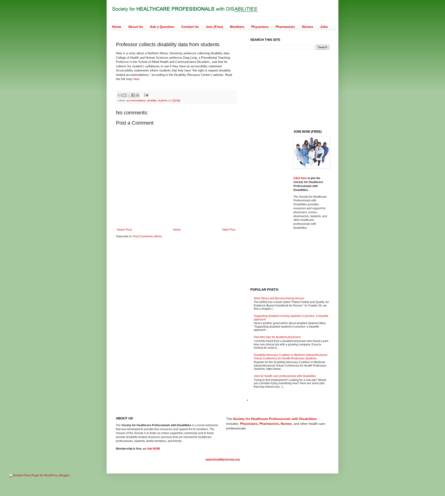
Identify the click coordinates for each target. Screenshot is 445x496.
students (163, 100)
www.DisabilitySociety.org (223, 459)
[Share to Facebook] (133, 95)
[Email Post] (145, 94)
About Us (135, 27)
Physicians (260, 27)
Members (237, 27)
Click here (300, 178)
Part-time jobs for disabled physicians (277, 337)
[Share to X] (128, 95)
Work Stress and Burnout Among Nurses (279, 298)
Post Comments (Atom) (147, 236)
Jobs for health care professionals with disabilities (285, 376)
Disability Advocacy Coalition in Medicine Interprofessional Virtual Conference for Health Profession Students (290, 356)
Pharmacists (285, 27)
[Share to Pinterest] (137, 95)
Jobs (324, 27)
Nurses (307, 27)
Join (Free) (214, 27)
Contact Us (190, 27)
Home (116, 27)
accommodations (136, 100)
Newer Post (124, 229)
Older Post (228, 229)
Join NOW (153, 448)
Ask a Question (162, 27)
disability (151, 100)
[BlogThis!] (124, 95)
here (136, 79)
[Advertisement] (289, 89)
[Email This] (120, 95)
